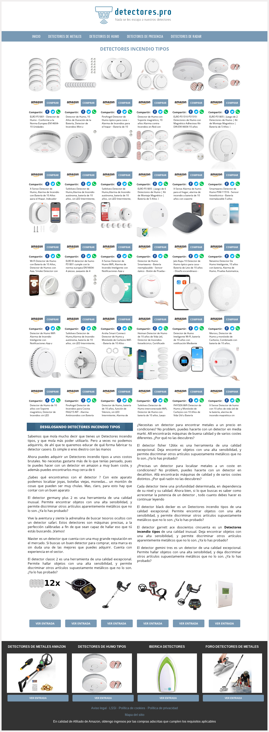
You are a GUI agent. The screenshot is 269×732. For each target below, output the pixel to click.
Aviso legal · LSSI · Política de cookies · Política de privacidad (134, 708)
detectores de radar (186, 36)
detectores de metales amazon (37, 646)
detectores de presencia (145, 36)
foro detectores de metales (232, 646)
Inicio (36, 36)
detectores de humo (104, 36)
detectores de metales (65, 36)
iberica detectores (167, 646)
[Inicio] (134, 21)
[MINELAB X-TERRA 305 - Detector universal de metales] (152, 598)
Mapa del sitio (134, 714)
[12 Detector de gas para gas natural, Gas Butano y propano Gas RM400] (44, 598)
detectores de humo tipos (102, 646)
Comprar (53, 103)
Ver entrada (45, 623)
